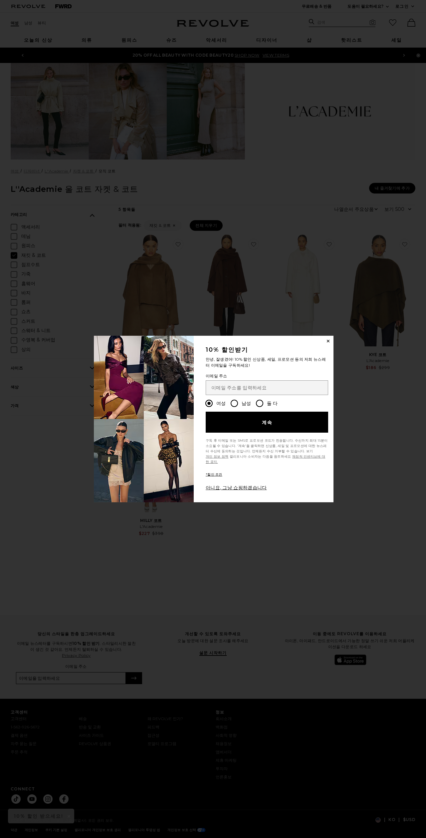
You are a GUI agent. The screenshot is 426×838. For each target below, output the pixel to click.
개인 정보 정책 (217, 456)
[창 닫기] (328, 341)
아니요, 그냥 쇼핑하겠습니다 (236, 488)
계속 (267, 422)
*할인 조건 (214, 474)
